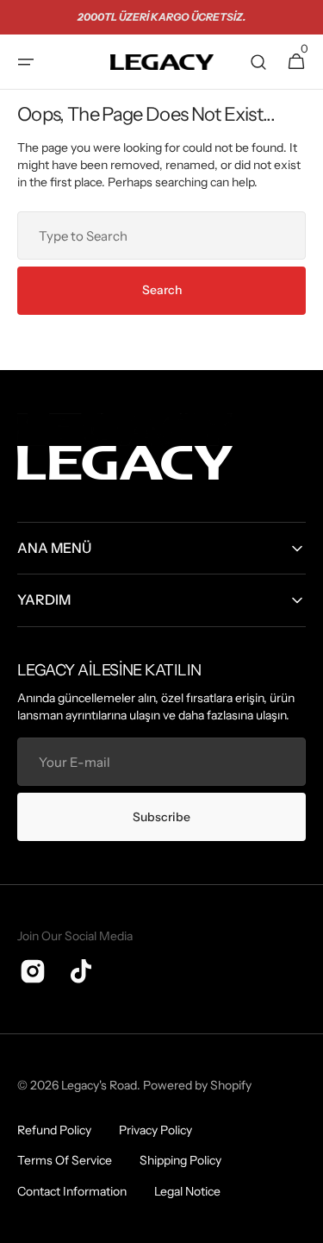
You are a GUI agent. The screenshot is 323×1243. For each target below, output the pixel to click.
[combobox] (161, 235)
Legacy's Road (99, 1085)
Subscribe (161, 817)
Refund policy (54, 1130)
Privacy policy (155, 1130)
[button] (26, 62)
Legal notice (187, 1191)
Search (162, 290)
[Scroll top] (302, 1222)
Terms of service (64, 1160)
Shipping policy (180, 1160)
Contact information (72, 1191)
